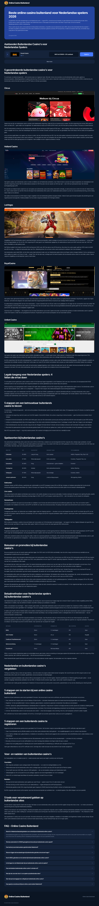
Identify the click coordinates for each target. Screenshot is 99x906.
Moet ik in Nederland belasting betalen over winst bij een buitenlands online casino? (29, 831)
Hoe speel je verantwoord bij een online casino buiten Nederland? (24, 884)
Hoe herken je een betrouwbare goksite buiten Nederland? (22, 847)
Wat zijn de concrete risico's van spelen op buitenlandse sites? (23, 873)
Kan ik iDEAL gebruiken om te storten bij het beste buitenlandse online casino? (27, 857)
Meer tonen (49, 61)
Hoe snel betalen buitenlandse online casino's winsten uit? (22, 868)
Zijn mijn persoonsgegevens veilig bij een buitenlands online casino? (25, 879)
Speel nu (86, 54)
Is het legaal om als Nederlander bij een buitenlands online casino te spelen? (27, 863)
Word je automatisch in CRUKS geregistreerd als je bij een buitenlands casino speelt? (29, 842)
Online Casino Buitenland (89, 896)
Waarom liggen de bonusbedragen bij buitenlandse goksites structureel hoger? (27, 852)
